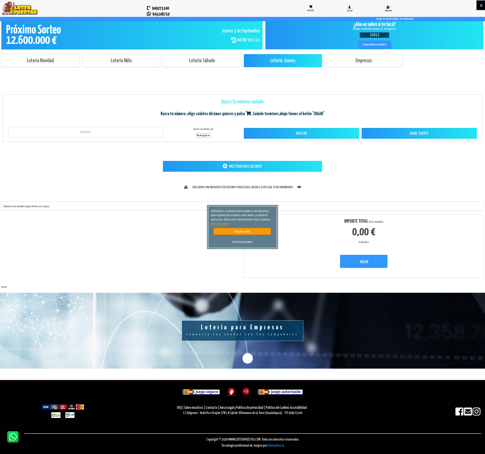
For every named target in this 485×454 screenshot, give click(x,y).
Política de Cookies (277, 408)
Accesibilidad (298, 408)
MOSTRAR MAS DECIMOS (245, 166)
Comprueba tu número (374, 44)
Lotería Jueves (282, 60)
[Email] (468, 414)
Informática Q (275, 445)
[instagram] (476, 414)
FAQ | (180, 408)
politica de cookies (220, 224)
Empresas (364, 60)
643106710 (160, 14)
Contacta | (212, 408)
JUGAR (363, 262)
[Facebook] (459, 414)
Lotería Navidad (40, 60)
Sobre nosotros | (194, 408)
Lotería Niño (121, 60)
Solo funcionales (242, 241)
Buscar (301, 133)
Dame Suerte (419, 133)
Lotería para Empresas (242, 330)
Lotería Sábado (202, 60)
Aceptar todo (242, 231)
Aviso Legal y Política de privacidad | (243, 408)
